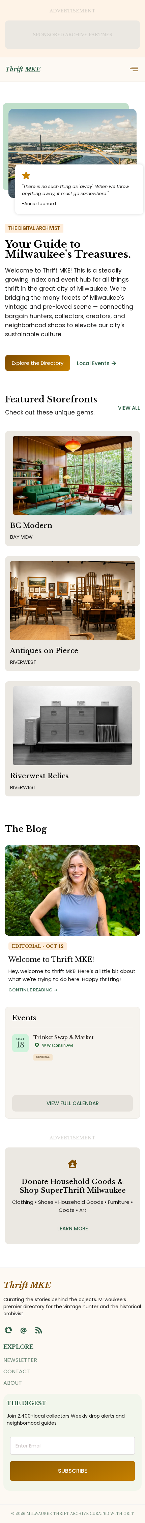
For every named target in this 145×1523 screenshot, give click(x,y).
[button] (134, 69)
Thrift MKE (22, 69)
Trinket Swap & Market (63, 1037)
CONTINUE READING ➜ (32, 990)
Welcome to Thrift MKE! (51, 959)
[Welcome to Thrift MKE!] (72, 890)
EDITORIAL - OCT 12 (38, 946)
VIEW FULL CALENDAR (73, 1103)
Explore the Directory (37, 362)
